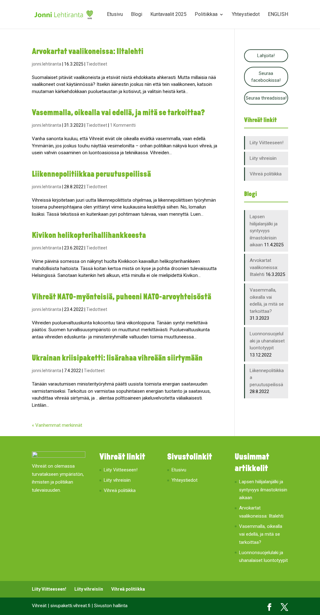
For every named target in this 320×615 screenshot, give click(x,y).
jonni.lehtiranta (46, 64)
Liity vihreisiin (263, 158)
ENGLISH (278, 14)
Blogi (136, 14)
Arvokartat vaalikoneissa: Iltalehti (87, 52)
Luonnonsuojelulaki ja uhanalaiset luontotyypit (267, 341)
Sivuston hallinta (111, 605)
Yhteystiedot (246, 14)
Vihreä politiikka (266, 174)
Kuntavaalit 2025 (168, 14)
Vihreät (39, 605)
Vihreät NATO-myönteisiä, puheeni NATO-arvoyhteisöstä (121, 297)
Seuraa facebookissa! (266, 77)
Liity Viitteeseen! (266, 142)
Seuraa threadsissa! (266, 98)
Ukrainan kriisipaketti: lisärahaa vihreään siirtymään (117, 358)
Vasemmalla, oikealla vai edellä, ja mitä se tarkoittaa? (118, 113)
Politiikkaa (206, 14)
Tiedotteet (96, 64)
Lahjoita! (266, 55)
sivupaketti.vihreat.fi (70, 605)
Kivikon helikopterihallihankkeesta (89, 236)
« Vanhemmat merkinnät (57, 425)
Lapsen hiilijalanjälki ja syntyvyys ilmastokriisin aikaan (264, 231)
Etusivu (115, 14)
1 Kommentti (123, 125)
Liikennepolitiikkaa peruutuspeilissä (91, 174)
